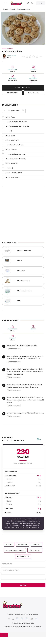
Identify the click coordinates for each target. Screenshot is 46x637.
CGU (32, 623)
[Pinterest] (22, 618)
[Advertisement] (23, 214)
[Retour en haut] (4, 635)
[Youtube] (31, 619)
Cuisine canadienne (15, 550)
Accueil (5, 9)
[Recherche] (32, 3)
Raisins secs (23, 556)
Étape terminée (15, 349)
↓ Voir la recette (23, 87)
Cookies (36, 544)
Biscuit (9, 544)
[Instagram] (17, 618)
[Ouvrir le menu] (5, 3)
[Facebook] (9, 619)
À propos (15, 623)
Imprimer (13, 92)
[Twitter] (13, 619)
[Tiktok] (36, 619)
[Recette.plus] (17, 4)
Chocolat (22, 544)
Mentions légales (24, 623)
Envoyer (23, 585)
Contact (38, 626)
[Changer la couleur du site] (28, 3)
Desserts (12, 9)
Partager (34, 92)
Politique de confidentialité (13, 626)
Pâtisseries (35, 550)
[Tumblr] (27, 618)
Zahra (9, 57)
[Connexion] (40, 3)
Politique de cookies (29, 626)
